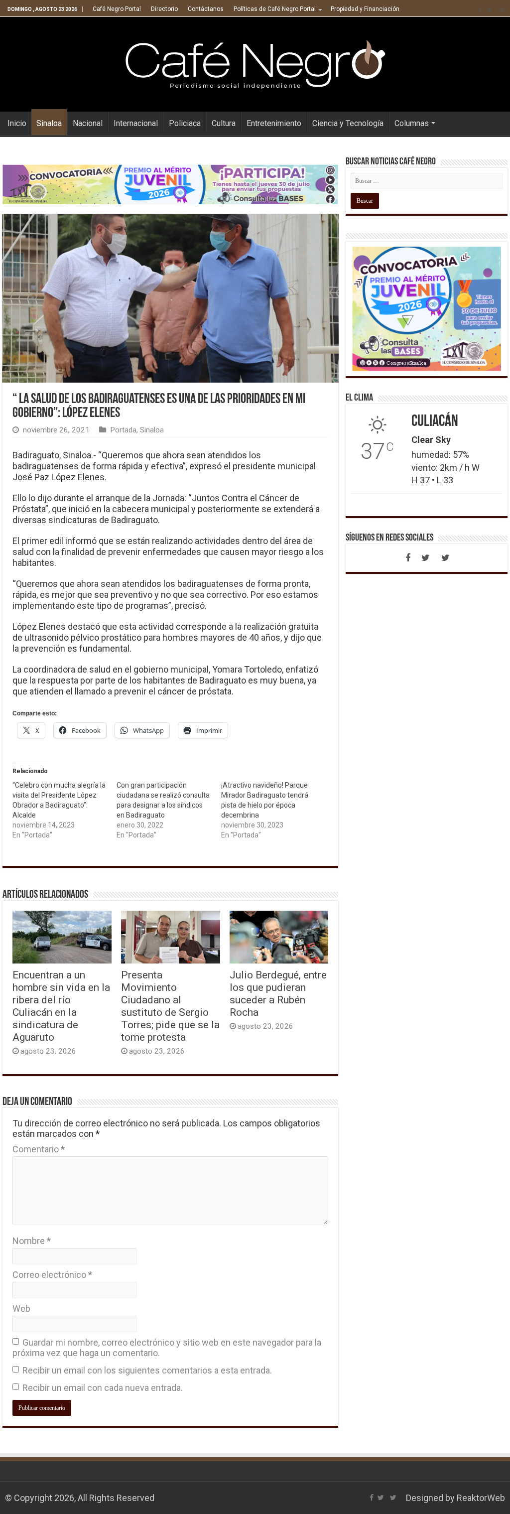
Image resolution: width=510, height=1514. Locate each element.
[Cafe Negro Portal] (255, 62)
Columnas (411, 123)
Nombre (31, 1241)
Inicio (16, 123)
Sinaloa (49, 123)
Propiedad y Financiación (365, 8)
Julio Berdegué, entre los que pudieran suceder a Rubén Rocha (278, 993)
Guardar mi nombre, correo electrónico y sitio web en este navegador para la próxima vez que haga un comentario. (166, 1347)
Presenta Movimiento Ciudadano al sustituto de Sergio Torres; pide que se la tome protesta (170, 1005)
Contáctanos (206, 8)
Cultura (224, 123)
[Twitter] (490, 9)
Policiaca (185, 123)
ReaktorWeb (481, 1498)
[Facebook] (481, 9)
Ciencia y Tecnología (347, 123)
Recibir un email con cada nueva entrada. (102, 1387)
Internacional (136, 123)
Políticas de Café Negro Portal (275, 8)
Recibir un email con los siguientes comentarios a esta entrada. (147, 1370)
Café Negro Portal (117, 8)
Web (21, 1308)
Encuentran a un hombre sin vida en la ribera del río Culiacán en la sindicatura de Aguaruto (61, 1005)
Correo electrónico (52, 1274)
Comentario (38, 1149)
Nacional (88, 123)
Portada (123, 429)
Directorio (164, 8)
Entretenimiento (274, 123)
